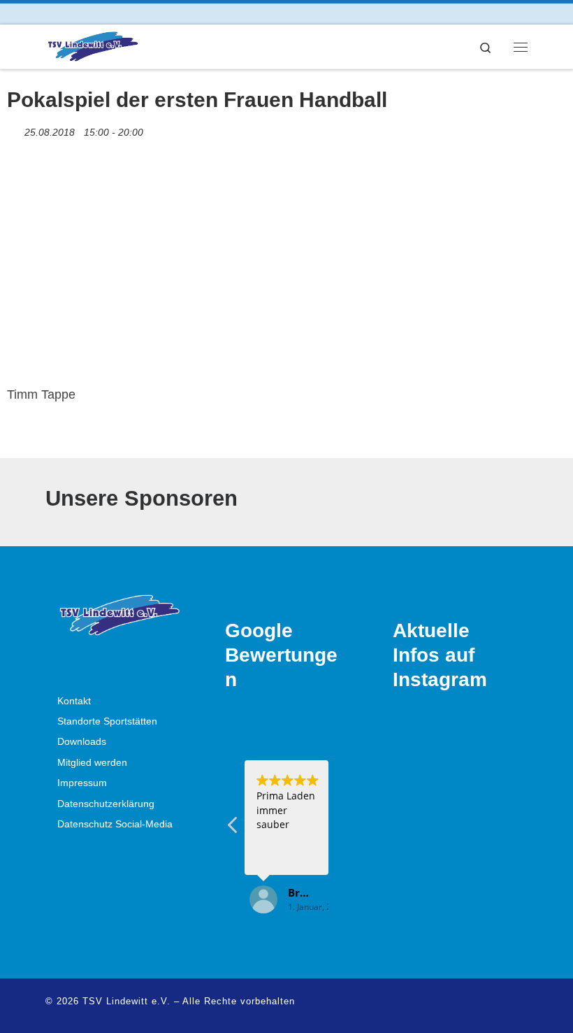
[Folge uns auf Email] (88, 14)
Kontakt (74, 701)
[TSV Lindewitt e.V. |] (92, 45)
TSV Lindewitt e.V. (126, 1001)
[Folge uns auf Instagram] (69, 14)
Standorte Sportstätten (107, 721)
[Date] (14, 129)
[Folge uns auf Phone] (108, 14)
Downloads (81, 741)
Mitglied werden (92, 762)
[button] (233, 829)
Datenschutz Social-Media (115, 824)
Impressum (82, 783)
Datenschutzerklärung (105, 804)
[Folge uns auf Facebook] (49, 14)
